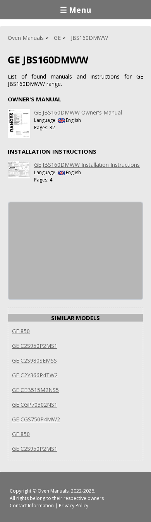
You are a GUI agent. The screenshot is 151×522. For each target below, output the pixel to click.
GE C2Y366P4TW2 (35, 375)
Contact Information (32, 505)
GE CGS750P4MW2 (36, 419)
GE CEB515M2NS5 (35, 390)
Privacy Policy (73, 505)
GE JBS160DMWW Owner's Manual (78, 112)
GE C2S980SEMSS (34, 360)
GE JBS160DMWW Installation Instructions (87, 164)
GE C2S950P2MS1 (34, 345)
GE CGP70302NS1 (34, 404)
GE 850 (21, 331)
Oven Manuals (53, 491)
